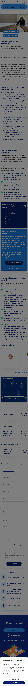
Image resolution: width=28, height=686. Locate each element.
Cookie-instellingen (14, 679)
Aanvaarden (14, 682)
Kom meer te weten (6, 673)
